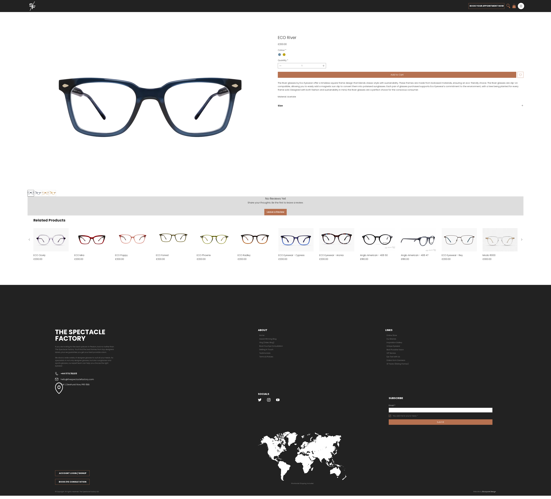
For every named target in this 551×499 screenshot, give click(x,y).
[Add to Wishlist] (520, 75)
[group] (275, 225)
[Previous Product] (29, 220)
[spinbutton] (302, 65)
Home (31, 30)
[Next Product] (521, 220)
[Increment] (324, 65)
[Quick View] (51, 221)
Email (392, 386)
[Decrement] (280, 65)
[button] (521, 6)
